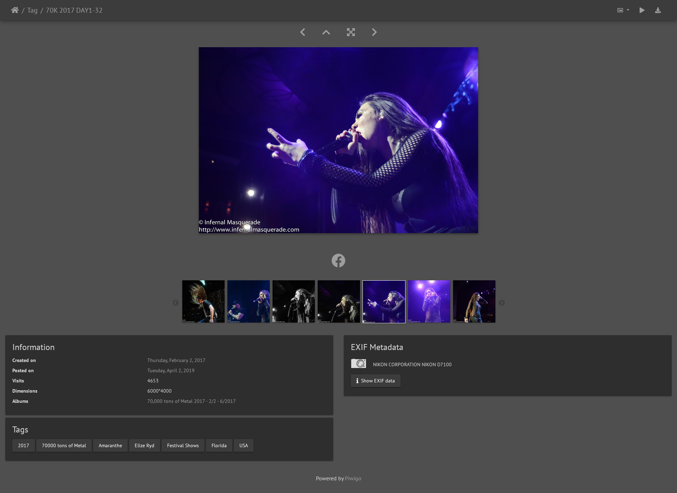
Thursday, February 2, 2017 (176, 360)
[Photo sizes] (623, 10)
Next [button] (501, 303)
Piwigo (353, 478)
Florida (219, 445)
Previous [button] (175, 303)
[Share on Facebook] (338, 260)
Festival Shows (183, 445)
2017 (23, 445)
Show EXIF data (377, 380)
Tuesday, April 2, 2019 (171, 370)
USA (243, 445)
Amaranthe (110, 445)
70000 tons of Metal (64, 445)
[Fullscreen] (350, 32)
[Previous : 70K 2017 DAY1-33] (302, 32)
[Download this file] (658, 10)
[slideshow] (642, 10)
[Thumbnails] (326, 32)
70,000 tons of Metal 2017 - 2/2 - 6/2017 (191, 401)
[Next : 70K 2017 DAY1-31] (374, 32)
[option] (203, 301)
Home (15, 10)
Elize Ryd (144, 445)
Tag (32, 10)
